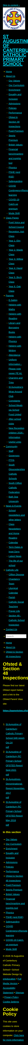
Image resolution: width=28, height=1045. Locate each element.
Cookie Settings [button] (11, 1001)
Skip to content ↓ (11, 5)
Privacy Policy (11, 997)
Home (9, 642)
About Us (10, 647)
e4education (9, 979)
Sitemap (20, 992)
